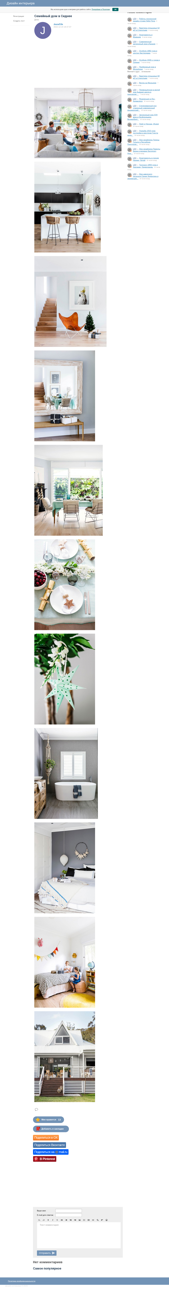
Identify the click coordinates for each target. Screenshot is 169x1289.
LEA (134, 19)
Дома (36, 20)
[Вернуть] (43, 1220)
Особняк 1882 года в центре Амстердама (145, 52)
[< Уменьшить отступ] (70, 1220)
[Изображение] (79, 1220)
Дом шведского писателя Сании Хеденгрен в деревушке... (142, 176)
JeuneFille (58, 24)
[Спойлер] (97, 1220)
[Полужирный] (48, 1220)
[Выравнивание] (102, 1220)
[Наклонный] (52, 1220)
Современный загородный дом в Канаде (144, 43)
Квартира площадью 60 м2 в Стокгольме (146, 77)
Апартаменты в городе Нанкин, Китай (146, 159)
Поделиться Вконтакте (49, 1145)
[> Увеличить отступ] (75, 1220)
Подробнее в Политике (101, 9)
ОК (115, 9)
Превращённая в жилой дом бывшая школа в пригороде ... (143, 92)
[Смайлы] (106, 1220)
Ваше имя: (41, 1211)
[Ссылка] (93, 1220)
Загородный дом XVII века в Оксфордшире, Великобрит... (142, 117)
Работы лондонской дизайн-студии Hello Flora (144, 20)
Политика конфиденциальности (21, 1281)
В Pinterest (47, 1159)
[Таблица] (88, 1220)
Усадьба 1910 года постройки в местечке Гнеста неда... (142, 133)
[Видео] (84, 1220)
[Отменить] (39, 1220)
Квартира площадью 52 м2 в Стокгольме (146, 29)
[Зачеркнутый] (57, 1220)
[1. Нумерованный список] (66, 1220)
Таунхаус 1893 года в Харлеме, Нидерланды (145, 166)
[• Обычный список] (61, 1220)
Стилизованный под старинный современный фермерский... (141, 108)
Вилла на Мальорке (147, 83)
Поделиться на (50, 1152)
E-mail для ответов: (45, 1215)
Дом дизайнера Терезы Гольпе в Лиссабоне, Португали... (143, 142)
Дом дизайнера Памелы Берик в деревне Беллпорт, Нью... (143, 151)
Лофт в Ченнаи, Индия (149, 124)
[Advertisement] (144, 225)
